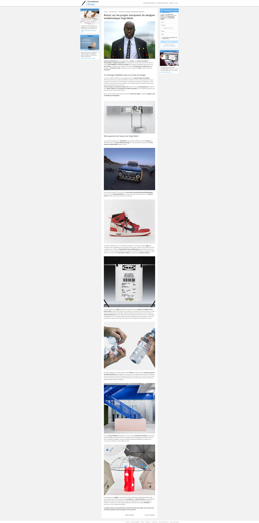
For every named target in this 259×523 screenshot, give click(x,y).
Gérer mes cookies (174, 521)
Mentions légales (135, 521)
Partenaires (154, 521)
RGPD (142, 521)
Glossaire (148, 521)
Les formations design (161, 3)
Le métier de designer (148, 3)
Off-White (114, 64)
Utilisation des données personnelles (169, 46)
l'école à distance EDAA (166, 72)
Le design (171, 3)
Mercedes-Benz (149, 192)
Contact (127, 521)
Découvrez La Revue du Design (88, 58)
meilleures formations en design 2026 (88, 31)
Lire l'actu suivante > (150, 515)
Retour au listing (129, 515)
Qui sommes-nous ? (163, 521)
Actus (176, 3)
